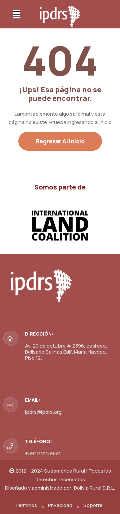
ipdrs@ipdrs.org (43, 411)
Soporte (93, 505)
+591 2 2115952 (42, 453)
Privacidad (60, 505)
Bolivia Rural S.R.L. (94, 487)
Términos (26, 505)
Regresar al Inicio (60, 141)
